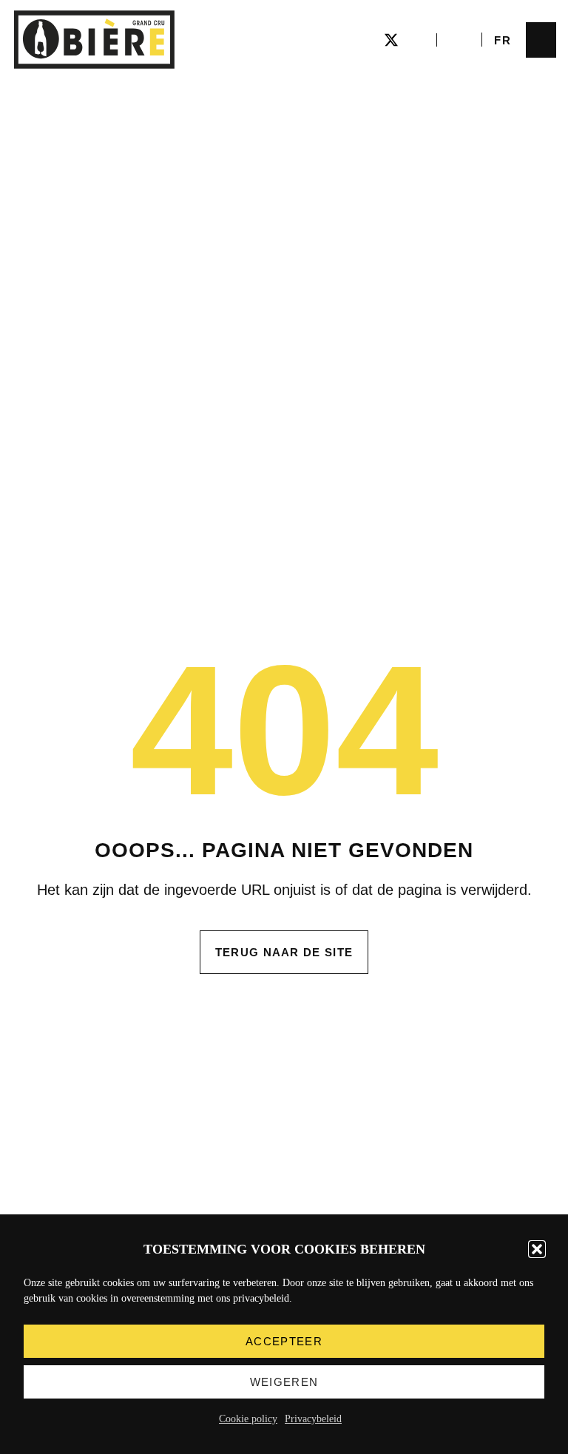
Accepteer (284, 1341)
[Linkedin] (418, 40)
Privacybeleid (313, 1418)
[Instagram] (364, 40)
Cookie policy (248, 1418)
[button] (537, 1249)
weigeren (284, 1382)
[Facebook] (338, 40)
